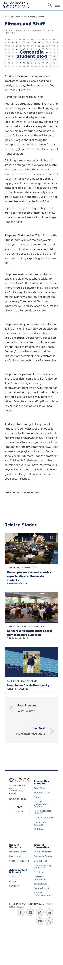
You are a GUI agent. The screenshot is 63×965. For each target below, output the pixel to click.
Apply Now (39, 788)
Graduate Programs (43, 817)
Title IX (20, 906)
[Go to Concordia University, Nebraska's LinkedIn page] (49, 912)
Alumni (12, 876)
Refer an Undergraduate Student (41, 804)
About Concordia (42, 851)
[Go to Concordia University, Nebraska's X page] (49, 921)
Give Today (19, 809)
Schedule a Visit (42, 792)
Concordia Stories (18, 16)
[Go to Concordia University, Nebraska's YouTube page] (39, 921)
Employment (40, 883)
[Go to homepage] (6, 17)
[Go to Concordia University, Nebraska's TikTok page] (39, 912)
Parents (38, 797)
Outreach (14, 885)
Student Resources (19, 860)
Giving (12, 881)
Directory (38, 872)
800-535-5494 (17, 799)
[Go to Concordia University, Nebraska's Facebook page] (20, 912)
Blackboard (15, 856)
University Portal (17, 851)
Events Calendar (42, 888)
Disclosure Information (40, 877)
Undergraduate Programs (41, 823)
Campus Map (40, 860)
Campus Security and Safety (42, 866)
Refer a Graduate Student (42, 812)
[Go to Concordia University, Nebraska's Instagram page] (30, 912)
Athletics (38, 829)
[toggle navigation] (57, 5)
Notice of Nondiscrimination (43, 893)
